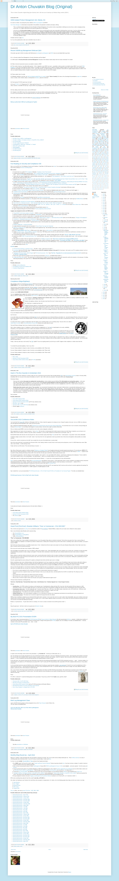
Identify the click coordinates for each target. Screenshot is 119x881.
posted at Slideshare (36, 97)
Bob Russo (69, 619)
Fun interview (16, 250)
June (105, 227)
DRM (101, 168)
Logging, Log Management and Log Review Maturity (40, 775)
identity (107, 185)
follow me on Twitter (104, 89)
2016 (104, 203)
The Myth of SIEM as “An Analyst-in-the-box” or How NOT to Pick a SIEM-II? (29, 773)
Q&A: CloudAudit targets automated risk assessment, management (47, 173)
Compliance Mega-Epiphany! (18, 268)
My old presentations (97, 82)
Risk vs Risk (15, 356)
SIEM (34, 22)
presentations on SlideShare (22, 744)
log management (39, 22)
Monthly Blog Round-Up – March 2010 (20, 794)
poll (107, 141)
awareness (99, 158)
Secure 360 (22, 422)
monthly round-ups (75, 757)
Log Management (45, 53)
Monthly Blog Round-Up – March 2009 (20, 812)
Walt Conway (16, 786)
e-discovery (99, 176)
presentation (19, 158)
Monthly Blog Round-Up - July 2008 (20, 824)
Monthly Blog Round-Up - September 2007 (21, 839)
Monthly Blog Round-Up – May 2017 (100, 113)
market (93, 144)
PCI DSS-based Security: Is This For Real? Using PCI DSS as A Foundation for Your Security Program (50, 470)
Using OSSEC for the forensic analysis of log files (24, 213)
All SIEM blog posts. (17, 150)
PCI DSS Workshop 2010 (34, 619)
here (23, 37)
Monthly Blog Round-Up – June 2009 (20, 808)
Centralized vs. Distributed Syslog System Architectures (25, 219)
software (30, 611)
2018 (104, 200)
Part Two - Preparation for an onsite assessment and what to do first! (66, 252)
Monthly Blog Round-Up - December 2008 (21, 817)
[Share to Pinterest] (34, 43)
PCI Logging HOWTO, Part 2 (21, 230)
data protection (105, 154)
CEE (104, 146)
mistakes (95, 166)
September (106, 221)
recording (38, 53)
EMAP (99, 181)
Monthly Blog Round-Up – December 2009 (21, 799)
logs (21, 275)
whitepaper (100, 189)
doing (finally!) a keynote (70, 375)
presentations (17, 128)
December (106, 214)
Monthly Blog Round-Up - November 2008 (21, 818)
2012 (99, 174)
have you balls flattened (23, 205)
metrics (103, 152)
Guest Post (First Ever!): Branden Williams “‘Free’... (105, 267)
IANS (102, 181)
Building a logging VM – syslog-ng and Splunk (23, 224)
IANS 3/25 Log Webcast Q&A (19, 145)
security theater (104, 162)
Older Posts (85, 849)
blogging (94, 137)
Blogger (69, 872)
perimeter (101, 171)
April (105, 284)
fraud (94, 185)
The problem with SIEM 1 (65, 240)
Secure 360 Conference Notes (19, 398)
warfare (97, 146)
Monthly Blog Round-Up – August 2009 (20, 805)
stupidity (101, 140)
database (95, 161)
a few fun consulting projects (26, 167)
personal (104, 135)
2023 (104, 197)
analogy (94, 182)
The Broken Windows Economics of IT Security (35, 184)
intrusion (106, 140)
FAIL (106, 163)
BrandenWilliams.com (19, 533)
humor (93, 138)
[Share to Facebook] (32, 43)
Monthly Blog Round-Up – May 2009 (20, 809)
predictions (96, 141)
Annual (107, 152)
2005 (104, 298)
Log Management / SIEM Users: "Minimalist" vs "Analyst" (24, 144)
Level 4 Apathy (58, 180)
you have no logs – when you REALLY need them (27, 231)
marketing (104, 147)
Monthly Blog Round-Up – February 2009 (21, 814)
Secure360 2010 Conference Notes (22, 419)
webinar (39, 158)
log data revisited (35, 220)
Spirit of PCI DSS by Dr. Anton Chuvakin (19, 623)
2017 (104, 202)
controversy (95, 184)
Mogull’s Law (30, 178)
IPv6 (105, 181)
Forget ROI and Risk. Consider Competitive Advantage (49, 187)
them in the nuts (34, 295)
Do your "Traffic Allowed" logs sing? (72, 234)
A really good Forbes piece (18, 257)
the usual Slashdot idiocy (36, 460)
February (105, 287)
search (101, 166)
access (95, 175)
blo (98, 183)
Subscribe (94, 19)
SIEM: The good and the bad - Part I (29, 236)
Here (11, 460)
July (104, 225)
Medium (95, 145)
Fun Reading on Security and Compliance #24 (22, 266)
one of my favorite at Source (59, 191)
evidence (37, 77)
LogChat (98, 160)
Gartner (105, 155)
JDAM (78, 451)
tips (107, 145)
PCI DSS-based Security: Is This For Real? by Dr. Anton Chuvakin (25, 475)
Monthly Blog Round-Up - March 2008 (20, 830)
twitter (106, 178)
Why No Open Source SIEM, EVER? (100, 107)
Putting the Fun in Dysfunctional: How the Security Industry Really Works (47, 425)
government (94, 170)
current (102, 184)
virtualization (94, 167)
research (106, 148)
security (22, 158)
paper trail (79, 76)
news (107, 139)
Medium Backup (99, 154)
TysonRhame (94, 148)
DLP (94, 154)
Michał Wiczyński (16, 785)
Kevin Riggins (16, 783)
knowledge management (104, 177)
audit (94, 169)
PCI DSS (17, 84)
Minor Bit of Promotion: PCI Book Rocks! (21, 682)
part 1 (29, 230)
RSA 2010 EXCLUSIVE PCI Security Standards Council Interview (26, 685)
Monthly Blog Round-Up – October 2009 (21, 802)
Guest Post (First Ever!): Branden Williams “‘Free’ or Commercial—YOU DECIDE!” (38, 526)
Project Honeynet (29, 283)
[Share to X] (31, 43)
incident (98, 144)
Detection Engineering (104, 159)
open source (24, 611)
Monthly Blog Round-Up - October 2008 (21, 820)
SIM (36, 158)
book (105, 143)
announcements (99, 182)
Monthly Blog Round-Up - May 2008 (20, 827)
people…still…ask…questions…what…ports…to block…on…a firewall (52, 204)
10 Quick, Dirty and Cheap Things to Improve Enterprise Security (30, 190)
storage (93, 189)
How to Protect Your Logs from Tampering (44, 226)
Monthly (15, 846)
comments (102, 183)
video (27, 244)
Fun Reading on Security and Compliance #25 (26, 164)
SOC (107, 181)
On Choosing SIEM (17, 141)
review (98, 153)
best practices (99, 175)
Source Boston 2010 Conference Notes (20, 359)
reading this (47, 255)
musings (22, 367)
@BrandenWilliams (20, 536)
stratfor (100, 178)
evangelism (105, 176)
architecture (105, 182)
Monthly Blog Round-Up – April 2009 (20, 811)
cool (99, 184)
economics (15, 611)
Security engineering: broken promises (43, 208)
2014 (104, 206)
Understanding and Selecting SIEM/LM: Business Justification (54, 183)
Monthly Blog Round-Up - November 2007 (21, 836)
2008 (35, 790)
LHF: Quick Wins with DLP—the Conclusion (42, 178)
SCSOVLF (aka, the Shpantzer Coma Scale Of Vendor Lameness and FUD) (61, 184)
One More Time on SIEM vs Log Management (22, 138)
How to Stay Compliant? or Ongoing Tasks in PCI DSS (24, 687)
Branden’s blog (39, 606)
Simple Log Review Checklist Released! (42, 763)
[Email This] (29, 43)
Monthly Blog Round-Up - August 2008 (20, 823)
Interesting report (16, 193)
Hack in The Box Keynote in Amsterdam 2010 (26, 373)
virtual (98, 163)
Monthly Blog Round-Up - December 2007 (21, 835)
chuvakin (102, 141)
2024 (104, 195)
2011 (97, 168)
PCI (22, 694)
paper (107, 144)
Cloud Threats (94, 181)
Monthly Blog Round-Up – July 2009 (20, 806)
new (94, 178)
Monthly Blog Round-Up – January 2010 (21, 797)
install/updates (38, 214)
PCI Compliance (29, 171)
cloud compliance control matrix (41, 174)
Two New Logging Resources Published (21, 142)
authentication (94, 183)
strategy (29, 367)
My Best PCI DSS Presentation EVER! (21, 358)
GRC (104, 168)
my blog (26, 528)
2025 (104, 194)
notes (34, 188)
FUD (32, 341)
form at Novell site (53, 770)
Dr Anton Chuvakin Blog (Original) (41, 6)
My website (95, 80)
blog (23, 197)
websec (100, 155)
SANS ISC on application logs (19, 227)
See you (12, 790)
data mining (106, 184)
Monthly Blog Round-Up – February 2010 (21, 796)
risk (104, 145)
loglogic (100, 145)
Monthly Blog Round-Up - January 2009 (21, 815)
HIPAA (102, 174)
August (105, 224)
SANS (103, 144)
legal (107, 158)
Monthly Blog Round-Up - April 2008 (20, 829)
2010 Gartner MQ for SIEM (57, 217)
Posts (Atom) (18, 851)
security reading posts (20, 265)
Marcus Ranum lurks (77, 204)
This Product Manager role (16, 24)
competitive (105, 175)
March (105, 285)
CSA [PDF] (22, 174)
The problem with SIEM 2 (79, 240)
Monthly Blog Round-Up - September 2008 (21, 821)
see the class (27, 288)
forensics (98, 152)
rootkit (97, 178)
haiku (99, 161)
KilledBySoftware (79, 198)
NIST (107, 168)
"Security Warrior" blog (28, 761)
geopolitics (98, 185)
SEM (32, 158)
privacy (99, 151)
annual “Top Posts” (26, 790)
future (103, 139)
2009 (37, 790)
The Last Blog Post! (97, 95)
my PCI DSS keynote (38, 289)
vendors (101, 148)
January (105, 290)
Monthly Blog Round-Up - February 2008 (21, 832)
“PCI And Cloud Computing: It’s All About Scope (22, 248)
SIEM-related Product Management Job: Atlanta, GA (28, 20)
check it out (79, 771)
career (102, 160)
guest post (19, 611)
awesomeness (99, 169)
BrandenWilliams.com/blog (20, 534)
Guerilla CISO (16, 788)
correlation (105, 169)
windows (93, 168)
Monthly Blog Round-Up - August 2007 (20, 841)
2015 (104, 205)
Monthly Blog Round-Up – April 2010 (23, 755)
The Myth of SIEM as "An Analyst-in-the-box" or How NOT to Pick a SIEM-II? (28, 139)
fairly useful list (50, 230)
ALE (35, 317)
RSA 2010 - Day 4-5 (17, 403)
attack (95, 160)
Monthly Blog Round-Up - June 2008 (20, 826)
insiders (104, 158)
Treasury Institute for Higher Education (48, 619)
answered (81, 671)
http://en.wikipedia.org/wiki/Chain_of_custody (37, 76)
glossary (93, 177)
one (61, 375)
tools (103, 178)
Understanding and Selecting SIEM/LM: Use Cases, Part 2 (28, 183)
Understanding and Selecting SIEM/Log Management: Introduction (52, 181)
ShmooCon (106, 174)
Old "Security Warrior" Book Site (99, 84)
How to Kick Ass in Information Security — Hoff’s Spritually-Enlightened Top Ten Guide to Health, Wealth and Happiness (38, 202)
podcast (95, 155)
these (50, 758)
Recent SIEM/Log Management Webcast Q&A (26, 50)
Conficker (35, 287)
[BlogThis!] (30, 43)
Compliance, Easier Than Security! (44, 171)
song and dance (62, 665)
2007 (32, 790)
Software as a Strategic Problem (41, 450)
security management (27, 158)
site (21, 197)
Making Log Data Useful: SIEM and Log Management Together (24, 101)
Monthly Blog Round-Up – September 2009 (21, 803)
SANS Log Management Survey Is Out (54, 766)
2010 (104, 151)
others (37, 431)
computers (106, 183)
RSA (95, 143)
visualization (100, 167)
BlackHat (98, 159)
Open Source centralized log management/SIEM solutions (65, 238)
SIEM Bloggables (16, 147)
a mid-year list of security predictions (27, 201)
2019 (104, 198)
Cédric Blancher (16, 782)
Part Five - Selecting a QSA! (21, 254)
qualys (99, 162)
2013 (104, 208)
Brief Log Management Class (20, 700)
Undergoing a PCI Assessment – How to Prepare (23, 252)
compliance (16, 275)
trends (100, 137)
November (106, 217)
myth (103, 161)
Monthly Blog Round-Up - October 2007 (21, 838)
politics (106, 171)
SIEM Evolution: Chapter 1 (45, 217)
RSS (27, 534)
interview (99, 170)
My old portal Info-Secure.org (98, 83)
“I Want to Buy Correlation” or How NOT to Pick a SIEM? (64, 773)
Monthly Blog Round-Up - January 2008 (21, 833)
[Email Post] (26, 43)
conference (22, 406)
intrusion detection (105, 170)
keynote (97, 177)
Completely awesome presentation (20, 191)
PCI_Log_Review (95, 147)
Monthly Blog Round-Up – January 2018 (100, 120)
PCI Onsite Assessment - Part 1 (42, 252)
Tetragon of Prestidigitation (81, 217)
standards (100, 143)
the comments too (51, 463)
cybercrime (94, 176)
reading (24, 275)
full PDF (37, 188)
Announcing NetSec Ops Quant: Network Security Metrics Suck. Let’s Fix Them (68, 178)
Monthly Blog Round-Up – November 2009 (21, 800)
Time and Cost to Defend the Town (30, 187)
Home (49, 849)
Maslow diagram (18, 426)
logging (15, 158)
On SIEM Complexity (17, 148)
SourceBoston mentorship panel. (43, 197)
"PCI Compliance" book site (98, 79)
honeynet (19, 367)
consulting (106, 160)
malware (95, 140)
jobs (94, 153)
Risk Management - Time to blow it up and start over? (63, 176)
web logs (105, 167)
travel (106, 166)
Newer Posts (13, 849)
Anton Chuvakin (26, 128)
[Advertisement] (99, 68)
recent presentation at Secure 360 (30, 323)
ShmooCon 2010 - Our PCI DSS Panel (20, 404)
